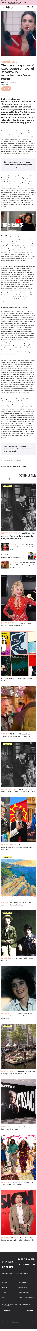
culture (9, 466)
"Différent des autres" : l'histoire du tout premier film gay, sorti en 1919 (18, 536)
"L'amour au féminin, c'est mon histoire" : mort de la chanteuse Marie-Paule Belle (17, 1016)
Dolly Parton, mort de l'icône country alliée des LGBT (22, 547)
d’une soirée (16, 268)
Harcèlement (9, 338)
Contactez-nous (22, 1282)
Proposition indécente (13, 331)
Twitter (4, 1297)
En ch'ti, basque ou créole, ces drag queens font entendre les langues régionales (17, 847)
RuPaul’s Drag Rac (24, 289)
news (24, 466)
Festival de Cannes (21, 204)
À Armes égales (28, 344)
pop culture (17, 466)
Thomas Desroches (10, 82)
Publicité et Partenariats (24, 1292)
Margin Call (6, 327)
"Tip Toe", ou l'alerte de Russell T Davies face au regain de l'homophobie (22, 565)
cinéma (9, 61)
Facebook (4, 1287)
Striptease (16, 370)
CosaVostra (15, 1322)
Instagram (4, 1282)
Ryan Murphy (24, 419)
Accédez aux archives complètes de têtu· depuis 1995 (14, 3)
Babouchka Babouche (20, 266)
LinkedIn (4, 1292)
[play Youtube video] (18, 221)
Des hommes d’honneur (26, 325)
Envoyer (29, 1310)
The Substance (29, 188)
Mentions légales (22, 1287)
